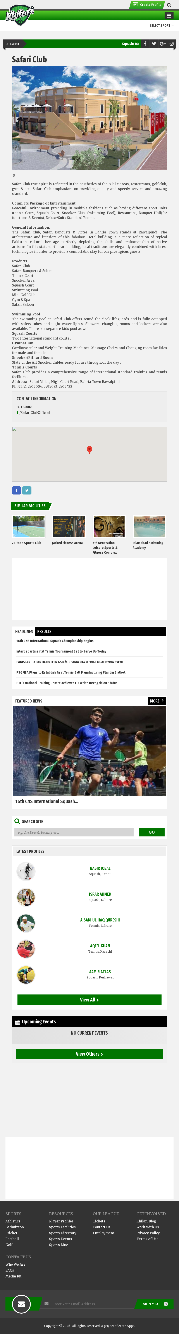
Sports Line (58, 1245)
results (44, 631)
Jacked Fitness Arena (67, 543)
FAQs (9, 1270)
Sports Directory (62, 1233)
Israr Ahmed (100, 894)
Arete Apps (126, 1326)
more (155, 701)
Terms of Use (147, 1239)
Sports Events (60, 1239)
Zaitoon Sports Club (26, 543)
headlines (24, 631)
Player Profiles (61, 1221)
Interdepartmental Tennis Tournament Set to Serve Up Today (61, 651)
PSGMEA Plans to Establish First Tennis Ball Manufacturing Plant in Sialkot (70, 672)
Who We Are (15, 1264)
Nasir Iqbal (100, 868)
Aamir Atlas (100, 971)
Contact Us (101, 1227)
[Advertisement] (89, 589)
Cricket (11, 1233)
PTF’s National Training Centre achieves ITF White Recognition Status (66, 683)
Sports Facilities (62, 1227)
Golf (8, 1245)
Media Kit (13, 1276)
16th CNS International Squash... (46, 801)
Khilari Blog (146, 1221)
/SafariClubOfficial (34, 413)
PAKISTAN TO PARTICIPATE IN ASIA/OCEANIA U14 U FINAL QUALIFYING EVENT (70, 662)
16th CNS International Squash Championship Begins (55, 641)
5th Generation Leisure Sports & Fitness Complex (105, 548)
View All (87, 1000)
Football (12, 1239)
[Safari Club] (16, 490)
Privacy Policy (148, 1233)
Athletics (12, 1221)
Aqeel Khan (100, 945)
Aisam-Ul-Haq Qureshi (100, 920)
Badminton (14, 1227)
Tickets (99, 1221)
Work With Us (147, 1227)
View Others (88, 1054)
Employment (103, 1233)
